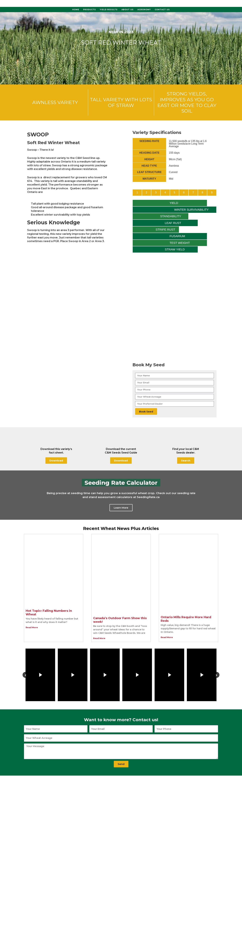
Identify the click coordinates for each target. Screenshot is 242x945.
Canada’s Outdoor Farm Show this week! (120, 620)
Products (89, 9)
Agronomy (144, 9)
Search (185, 460)
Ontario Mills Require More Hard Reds (186, 619)
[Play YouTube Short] (40, 675)
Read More (32, 627)
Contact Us (162, 9)
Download (56, 460)
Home (75, 9)
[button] (3, 495)
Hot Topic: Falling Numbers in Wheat (49, 612)
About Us (127, 9)
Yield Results (109, 9)
